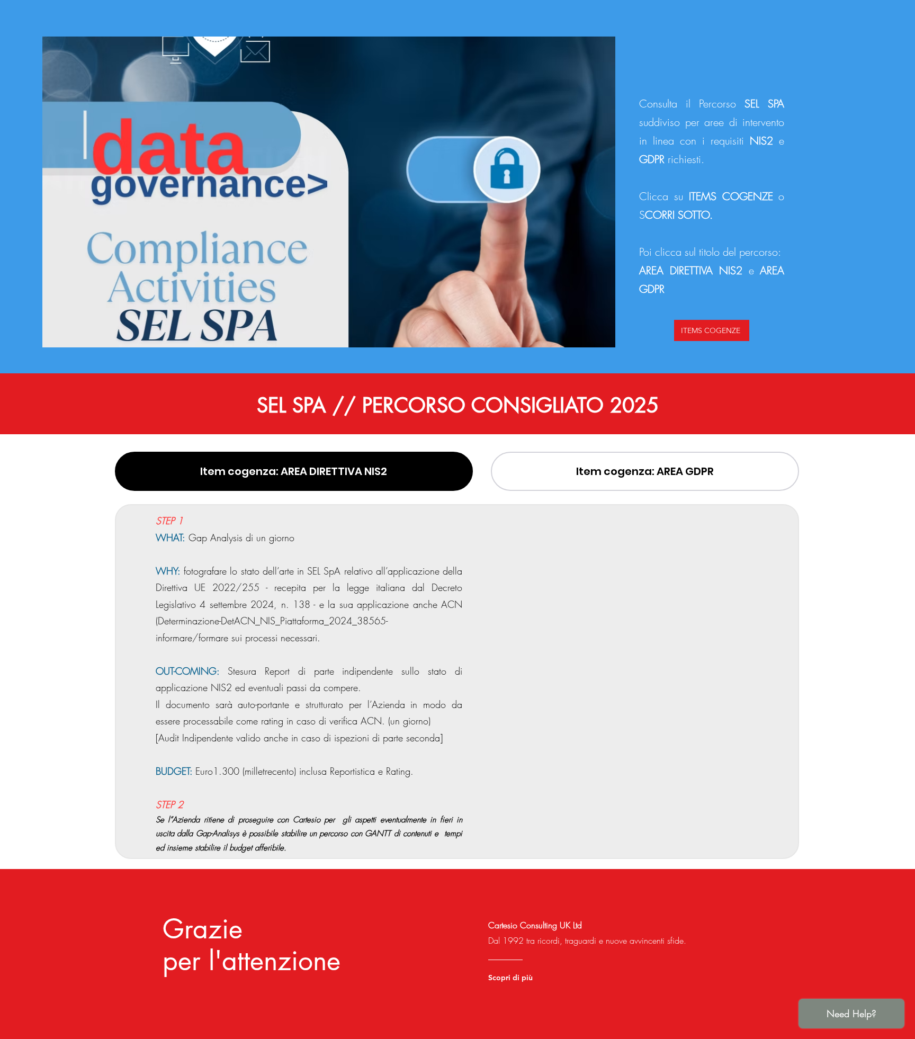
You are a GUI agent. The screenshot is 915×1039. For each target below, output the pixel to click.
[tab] (294, 471)
